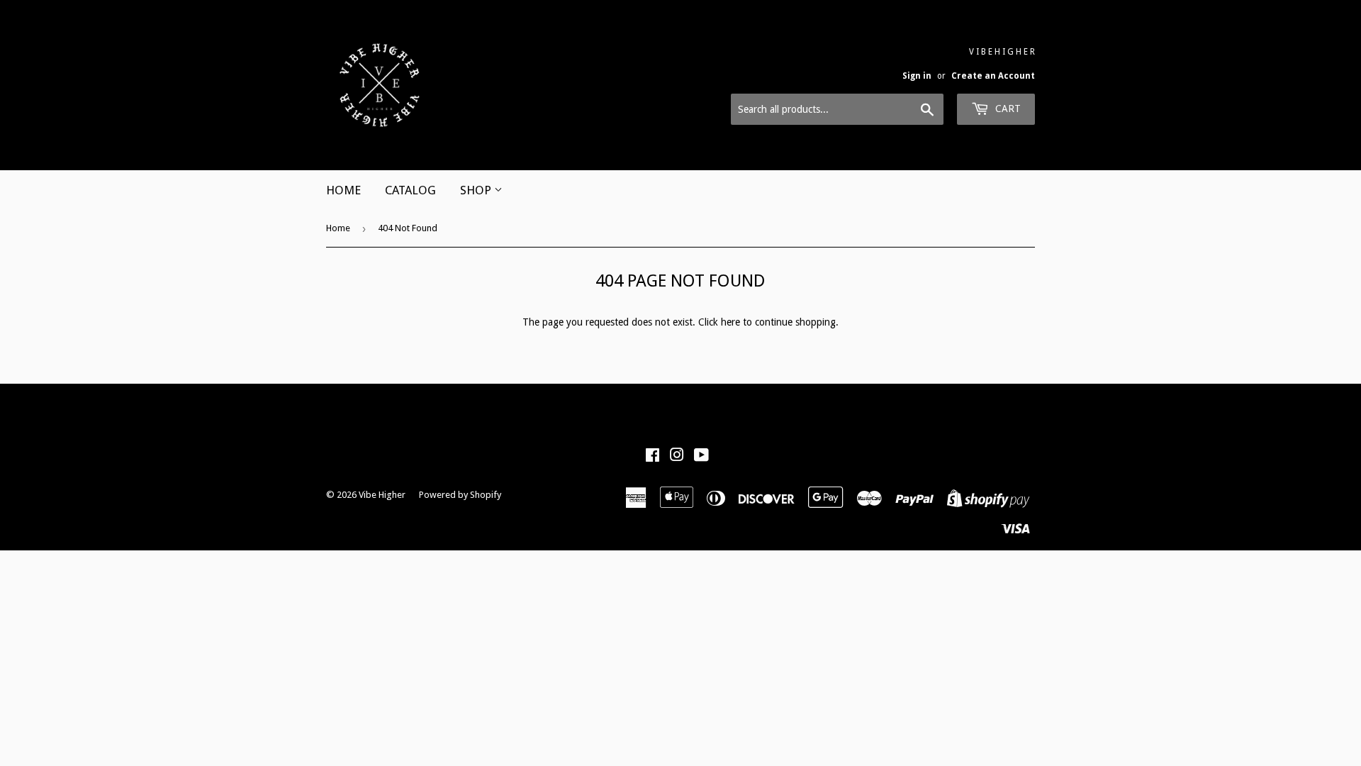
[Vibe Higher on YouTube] (701, 456)
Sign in (916, 76)
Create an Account (993, 76)
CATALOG (410, 190)
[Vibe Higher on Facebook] (652, 456)
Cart (1006, 108)
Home (338, 228)
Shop (477, 190)
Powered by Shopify (460, 494)
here (730, 322)
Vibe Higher (382, 494)
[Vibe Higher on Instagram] (677, 456)
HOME (343, 190)
